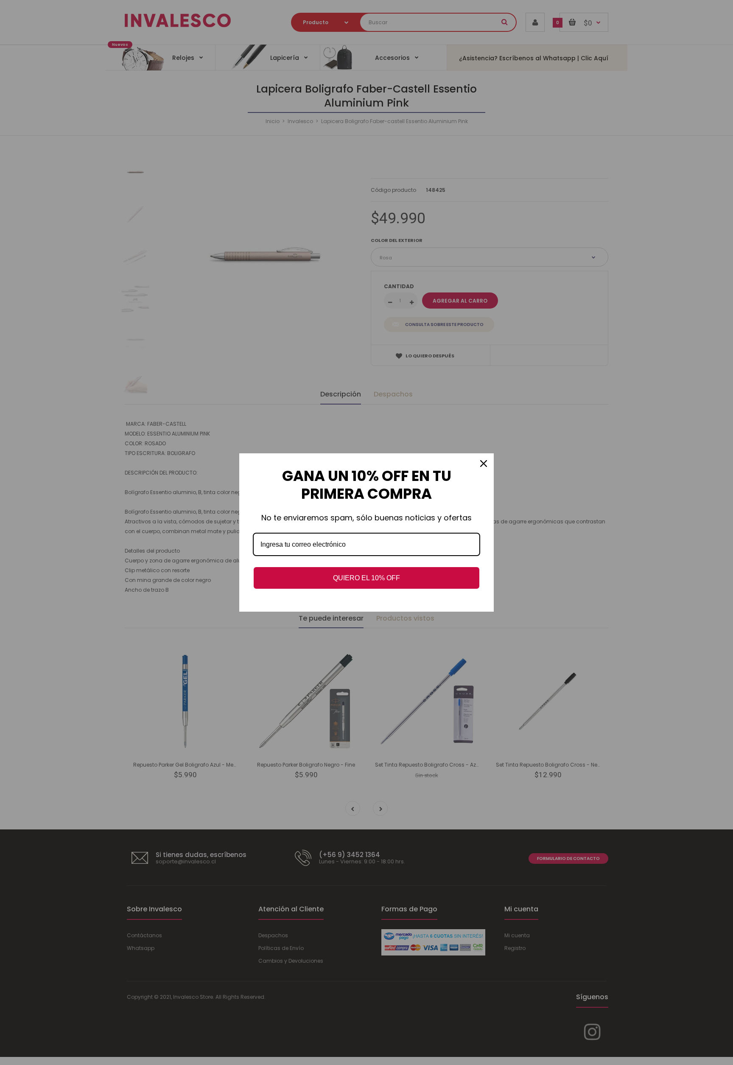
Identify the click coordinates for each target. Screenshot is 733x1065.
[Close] (483, 463)
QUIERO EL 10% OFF (366, 578)
